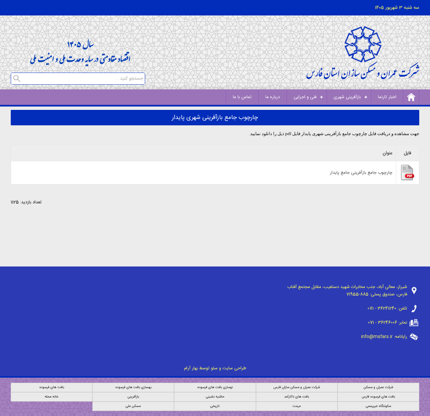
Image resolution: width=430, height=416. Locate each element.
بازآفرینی (133, 397)
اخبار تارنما (387, 97)
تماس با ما (242, 97)
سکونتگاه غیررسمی (378, 406)
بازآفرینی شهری (347, 97)
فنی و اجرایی (305, 97)
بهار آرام (191, 368)
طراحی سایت (234, 368)
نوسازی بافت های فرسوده (215, 387)
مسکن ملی (133, 406)
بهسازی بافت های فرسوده (133, 387)
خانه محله (51, 397)
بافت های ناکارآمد (296, 397)
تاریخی (215, 406)
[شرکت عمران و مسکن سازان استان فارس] (362, 77)
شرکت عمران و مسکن (378, 387)
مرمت (297, 406)
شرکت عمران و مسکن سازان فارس (296, 387)
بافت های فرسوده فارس (378, 397)
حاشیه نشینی (215, 397)
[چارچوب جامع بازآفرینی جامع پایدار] (407, 179)
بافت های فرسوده (51, 387)
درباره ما (272, 97)
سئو (214, 368)
